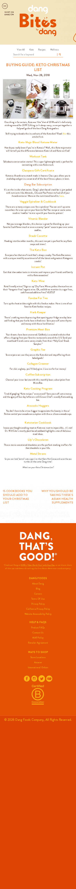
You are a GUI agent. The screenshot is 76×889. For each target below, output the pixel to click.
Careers (38, 593)
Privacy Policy (38, 603)
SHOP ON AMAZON (9, 13)
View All (21, 49)
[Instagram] (34, 678)
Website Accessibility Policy (38, 613)
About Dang (38, 583)
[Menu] (5, 6)
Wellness (54, 49)
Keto (31, 49)
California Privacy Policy (38, 608)
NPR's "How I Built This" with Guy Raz (38, 565)
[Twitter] (42, 678)
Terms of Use (38, 598)
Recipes (42, 49)
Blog (38, 588)
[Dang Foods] (38, 9)
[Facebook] (27, 678)
